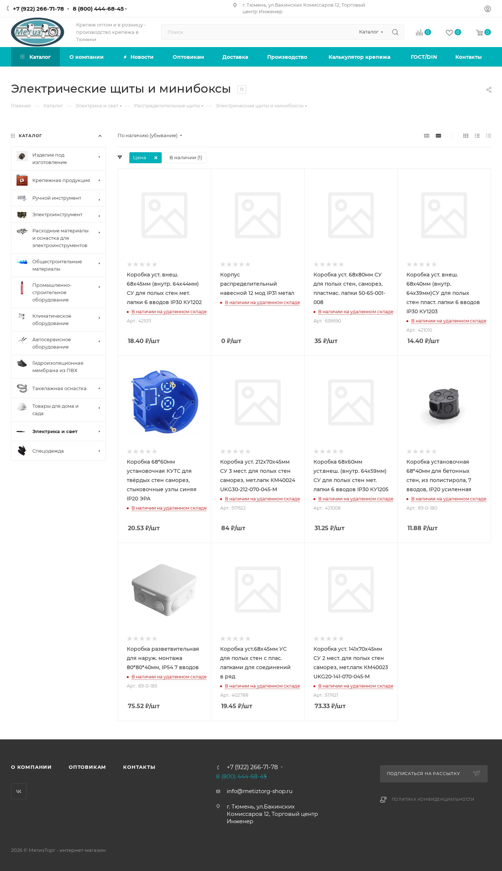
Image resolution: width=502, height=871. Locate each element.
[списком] (477, 135)
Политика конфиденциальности (433, 799)
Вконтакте (19, 791)
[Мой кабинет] (487, 9)
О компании (31, 767)
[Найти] (395, 32)
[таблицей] (489, 135)
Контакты (139, 767)
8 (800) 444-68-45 (98, 8)
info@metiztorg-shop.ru (260, 791)
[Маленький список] (427, 135)
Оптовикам (87, 767)
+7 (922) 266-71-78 (38, 8)
